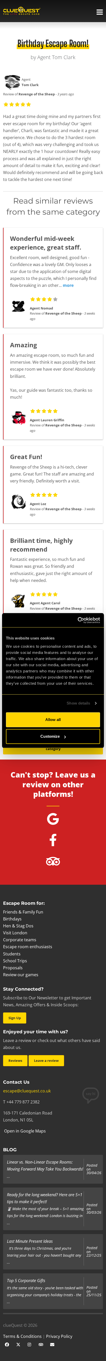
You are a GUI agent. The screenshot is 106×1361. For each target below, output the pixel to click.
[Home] (21, 11)
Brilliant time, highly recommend (41, 544)
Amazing (23, 345)
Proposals (13, 968)
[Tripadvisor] (41, 1344)
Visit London (15, 933)
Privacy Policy (59, 1336)
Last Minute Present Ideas (30, 1241)
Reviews (15, 1060)
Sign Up (14, 1018)
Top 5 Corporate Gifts (26, 1280)
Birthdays (12, 919)
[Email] (52, 1344)
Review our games (20, 975)
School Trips (15, 961)
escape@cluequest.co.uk (27, 1091)
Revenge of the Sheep (37, 94)
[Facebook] (7, 1344)
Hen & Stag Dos (18, 926)
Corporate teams (19, 940)
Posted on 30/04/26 (93, 1169)
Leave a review (46, 1060)
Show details (78, 703)
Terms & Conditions (22, 1336)
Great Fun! (26, 456)
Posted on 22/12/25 (93, 1251)
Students (12, 954)
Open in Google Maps (24, 1131)
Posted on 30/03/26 (93, 1208)
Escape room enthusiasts (27, 946)
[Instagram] (29, 1344)
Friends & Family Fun (23, 912)
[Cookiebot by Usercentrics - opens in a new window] (77, 620)
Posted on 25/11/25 (93, 1291)
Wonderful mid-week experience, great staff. (45, 242)
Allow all (53, 719)
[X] (18, 1344)
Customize (50, 736)
